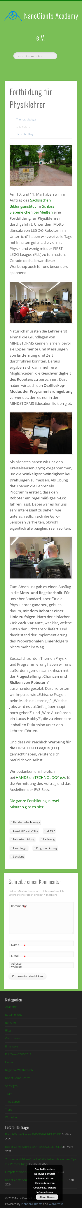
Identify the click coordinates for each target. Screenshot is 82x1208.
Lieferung (49, 839)
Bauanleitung (13, 1015)
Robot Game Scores (17, 1078)
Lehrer (51, 831)
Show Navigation (66, 39)
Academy (11, 1007)
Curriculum (12, 1038)
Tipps (8, 1109)
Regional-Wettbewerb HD (21, 1070)
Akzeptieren (46, 1197)
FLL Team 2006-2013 (18, 1054)
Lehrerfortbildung (24, 839)
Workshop (12, 1117)
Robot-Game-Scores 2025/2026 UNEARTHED (33, 1134)
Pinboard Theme (31, 1204)
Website (16, 967)
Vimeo (44, 66)
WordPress (56, 1204)
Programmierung (46, 848)
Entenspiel (12, 1046)
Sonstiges (11, 1086)
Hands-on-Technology (26, 822)
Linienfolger (20, 848)
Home (9, 1062)
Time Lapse (12, 1102)
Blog (30, 134)
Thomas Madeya (26, 119)
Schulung (18, 856)
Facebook (35, 66)
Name (18, 945)
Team (8, 1094)
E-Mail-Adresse (18, 959)
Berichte (21, 134)
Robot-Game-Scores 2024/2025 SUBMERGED (33, 1147)
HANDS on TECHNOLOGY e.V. (41, 777)
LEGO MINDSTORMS (25, 831)
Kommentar (18, 906)
